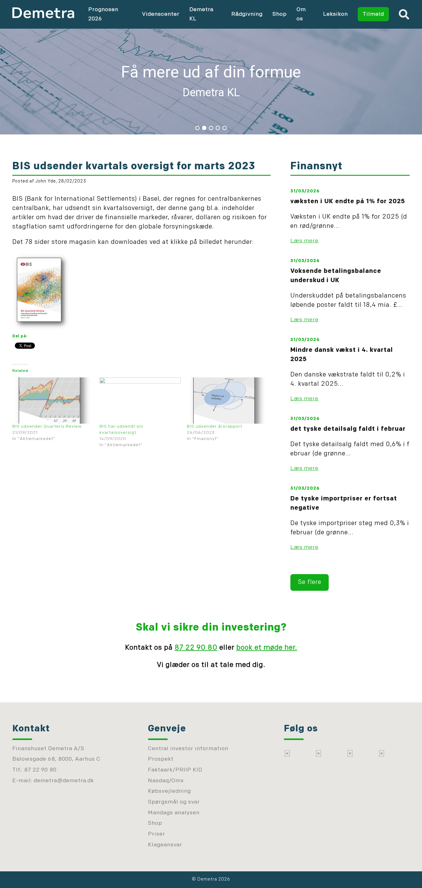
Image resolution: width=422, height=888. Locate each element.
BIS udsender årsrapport (214, 426)
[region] (211, 80)
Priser (156, 834)
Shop (279, 14)
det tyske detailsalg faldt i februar (348, 429)
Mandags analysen (174, 813)
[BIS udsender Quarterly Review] (52, 400)
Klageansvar (165, 845)
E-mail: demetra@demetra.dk (53, 780)
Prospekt (161, 759)
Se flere (309, 582)
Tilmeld (373, 14)
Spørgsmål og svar (174, 802)
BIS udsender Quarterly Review (47, 426)
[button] (211, 80)
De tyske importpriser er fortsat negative (343, 503)
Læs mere (304, 241)
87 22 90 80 (196, 648)
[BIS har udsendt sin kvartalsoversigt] (139, 400)
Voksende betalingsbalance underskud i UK (335, 276)
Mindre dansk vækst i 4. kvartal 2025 (341, 355)
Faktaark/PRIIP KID (175, 770)
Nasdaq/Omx (166, 780)
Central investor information (188, 748)
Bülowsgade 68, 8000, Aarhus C (56, 759)
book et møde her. (266, 648)
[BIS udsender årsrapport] (227, 400)
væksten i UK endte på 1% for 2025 (347, 202)
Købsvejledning (169, 791)
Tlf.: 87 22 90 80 (34, 770)
